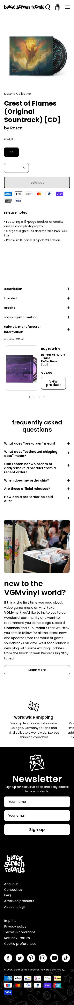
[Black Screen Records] (24, 7)
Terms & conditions (19, 932)
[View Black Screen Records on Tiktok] (66, 958)
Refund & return (17, 938)
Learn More (37, 670)
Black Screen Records (26, 969)
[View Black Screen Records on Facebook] (8, 958)
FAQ (7, 895)
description (13, 289)
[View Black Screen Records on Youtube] (54, 958)
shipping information (20, 317)
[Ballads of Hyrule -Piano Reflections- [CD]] (21, 368)
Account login (15, 906)
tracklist (10, 298)
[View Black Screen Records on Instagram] (43, 958)
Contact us (13, 889)
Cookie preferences (20, 943)
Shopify (59, 969)
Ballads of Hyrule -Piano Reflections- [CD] (53, 359)
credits (9, 308)
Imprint (10, 920)
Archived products (19, 901)
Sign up (37, 829)
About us (11, 884)
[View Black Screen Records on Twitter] (20, 958)
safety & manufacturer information (22, 329)
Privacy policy (15, 926)
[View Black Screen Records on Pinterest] (31, 958)
